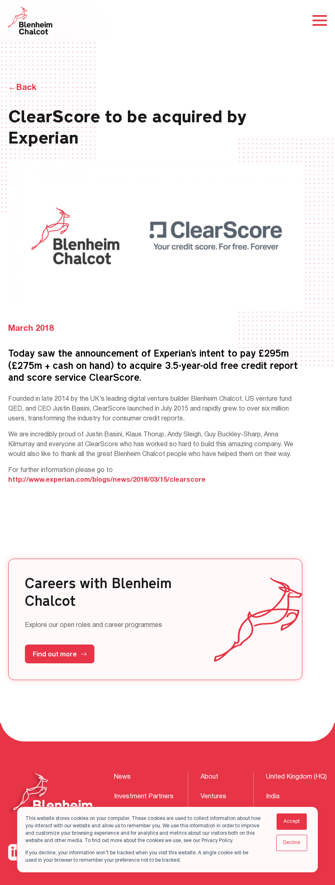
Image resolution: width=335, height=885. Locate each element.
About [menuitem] (209, 777)
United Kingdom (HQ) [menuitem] (296, 777)
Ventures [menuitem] (213, 797)
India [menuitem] (272, 797)
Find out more (55, 654)
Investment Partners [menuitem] (144, 797)
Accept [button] (292, 821)
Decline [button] (291, 842)
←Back (22, 88)
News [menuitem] (122, 777)
